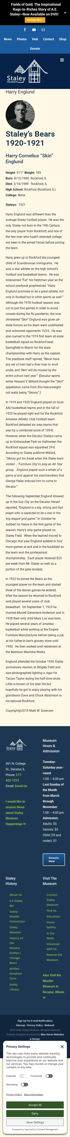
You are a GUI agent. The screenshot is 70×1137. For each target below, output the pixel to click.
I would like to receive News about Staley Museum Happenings (15, 813)
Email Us (21, 786)
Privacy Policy (35, 1025)
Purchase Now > (35, 20)
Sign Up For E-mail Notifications (35, 1020)
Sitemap (20, 1025)
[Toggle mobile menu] (62, 60)
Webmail (49, 1025)
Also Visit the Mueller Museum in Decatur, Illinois (53, 983)
